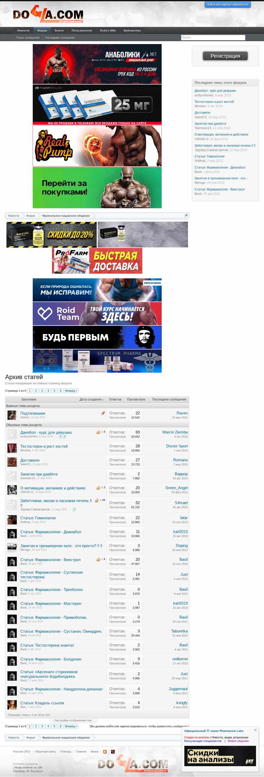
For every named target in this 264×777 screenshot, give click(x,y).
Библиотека (132, 30)
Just (184, 574)
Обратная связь (45, 751)
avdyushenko (28, 436)
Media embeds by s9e (28, 767)
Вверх (95, 751)
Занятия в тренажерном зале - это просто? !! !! (61, 546)
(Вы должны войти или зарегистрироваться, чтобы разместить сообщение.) (139, 726)
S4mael (181, 503)
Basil (23, 535)
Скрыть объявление (255, 730)
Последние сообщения (60, 37)
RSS (105, 752)
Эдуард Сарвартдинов (35, 509)
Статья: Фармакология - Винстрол (50, 560)
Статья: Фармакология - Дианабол (50, 532)
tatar (184, 518)
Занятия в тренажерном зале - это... (221, 178)
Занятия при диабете (39, 474)
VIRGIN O (26, 492)
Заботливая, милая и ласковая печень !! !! (225, 145)
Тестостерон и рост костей (44, 446)
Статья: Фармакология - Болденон (50, 659)
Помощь (65, 751)
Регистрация (225, 56)
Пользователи (82, 30)
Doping (182, 546)
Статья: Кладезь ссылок (42, 703)
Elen (23, 706)
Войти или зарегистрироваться (228, 4)
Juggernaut (178, 689)
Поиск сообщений (27, 37)
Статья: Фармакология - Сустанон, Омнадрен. (61, 631)
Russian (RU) (21, 751)
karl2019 (180, 532)
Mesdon (25, 450)
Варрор (181, 474)
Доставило (29, 460)
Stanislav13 (27, 478)
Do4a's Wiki (108, 30)
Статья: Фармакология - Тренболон (51, 590)
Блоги (59, 30)
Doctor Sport (177, 446)
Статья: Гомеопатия (38, 518)
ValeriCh (25, 464)
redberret (180, 659)
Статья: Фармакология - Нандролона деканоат (61, 689)
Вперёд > (71, 390)
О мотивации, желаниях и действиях (53, 488)
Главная (81, 751)
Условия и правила (25, 763)
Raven (182, 413)
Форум (42, 30)
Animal (24, 417)
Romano (180, 460)
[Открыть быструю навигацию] (186, 215)
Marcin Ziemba (175, 432)
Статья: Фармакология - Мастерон (50, 603)
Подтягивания (32, 413)
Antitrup (25, 521)
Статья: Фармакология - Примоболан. (53, 617)
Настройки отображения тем (73, 720)
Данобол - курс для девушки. (46, 432)
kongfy (182, 703)
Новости (23, 30)
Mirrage (25, 549)
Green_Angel (177, 488)
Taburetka (179, 631)
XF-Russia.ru (34, 771)
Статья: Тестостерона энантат (47, 645)
